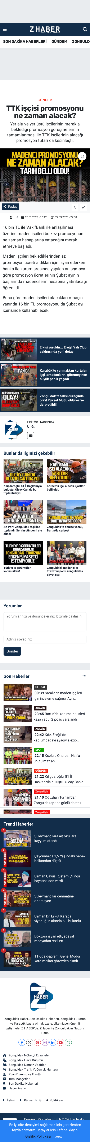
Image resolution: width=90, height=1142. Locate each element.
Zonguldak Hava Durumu (26, 1060)
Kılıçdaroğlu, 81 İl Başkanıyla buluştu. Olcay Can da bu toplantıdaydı (23, 489)
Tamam (58, 1136)
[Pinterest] (37, 1042)
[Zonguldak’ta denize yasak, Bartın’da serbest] (67, 512)
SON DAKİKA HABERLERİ (24, 41)
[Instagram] (45, 1042)
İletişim (12, 1100)
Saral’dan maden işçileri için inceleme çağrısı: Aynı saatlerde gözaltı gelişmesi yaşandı (58, 696)
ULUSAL (40, 687)
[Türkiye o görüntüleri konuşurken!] (23, 553)
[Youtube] (60, 1042)
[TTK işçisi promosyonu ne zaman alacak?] (45, 175)
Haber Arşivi (17, 1088)
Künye (28, 1100)
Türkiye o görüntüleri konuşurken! (17, 569)
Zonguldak (41, 791)
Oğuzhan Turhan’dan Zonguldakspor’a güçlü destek (57, 800)
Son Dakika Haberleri (23, 1084)
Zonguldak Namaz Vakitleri (27, 1065)
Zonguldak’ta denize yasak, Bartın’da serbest (65, 528)
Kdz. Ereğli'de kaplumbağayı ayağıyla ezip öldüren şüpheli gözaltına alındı (58, 738)
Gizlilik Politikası (51, 1100)
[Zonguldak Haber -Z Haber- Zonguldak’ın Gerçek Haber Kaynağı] (44, 29)
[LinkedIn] (52, 1042)
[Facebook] (21, 1042)
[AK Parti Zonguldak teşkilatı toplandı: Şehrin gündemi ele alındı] (23, 512)
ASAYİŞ (40, 708)
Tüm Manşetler (19, 1079)
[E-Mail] (30, 435)
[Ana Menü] (5, 29)
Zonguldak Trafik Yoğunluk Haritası (33, 1069)
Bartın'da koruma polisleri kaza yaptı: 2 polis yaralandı (59, 716)
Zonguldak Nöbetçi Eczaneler (29, 1055)
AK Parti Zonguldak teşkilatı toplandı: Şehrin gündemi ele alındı (23, 530)
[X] (29, 1042)
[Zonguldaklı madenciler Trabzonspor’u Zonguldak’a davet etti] (67, 553)
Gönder (12, 651)
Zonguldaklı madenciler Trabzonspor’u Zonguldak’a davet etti (65, 571)
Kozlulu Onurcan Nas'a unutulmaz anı (57, 758)
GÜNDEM (59, 41)
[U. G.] (14, 429)
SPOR (38, 749)
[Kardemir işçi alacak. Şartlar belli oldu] (67, 471)
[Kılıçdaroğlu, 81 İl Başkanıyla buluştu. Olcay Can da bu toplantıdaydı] (23, 471)
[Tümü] (84, 676)
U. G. (16, 217)
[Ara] (85, 29)
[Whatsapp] (68, 1042)
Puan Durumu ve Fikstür (25, 1074)
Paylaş (12, 206)
